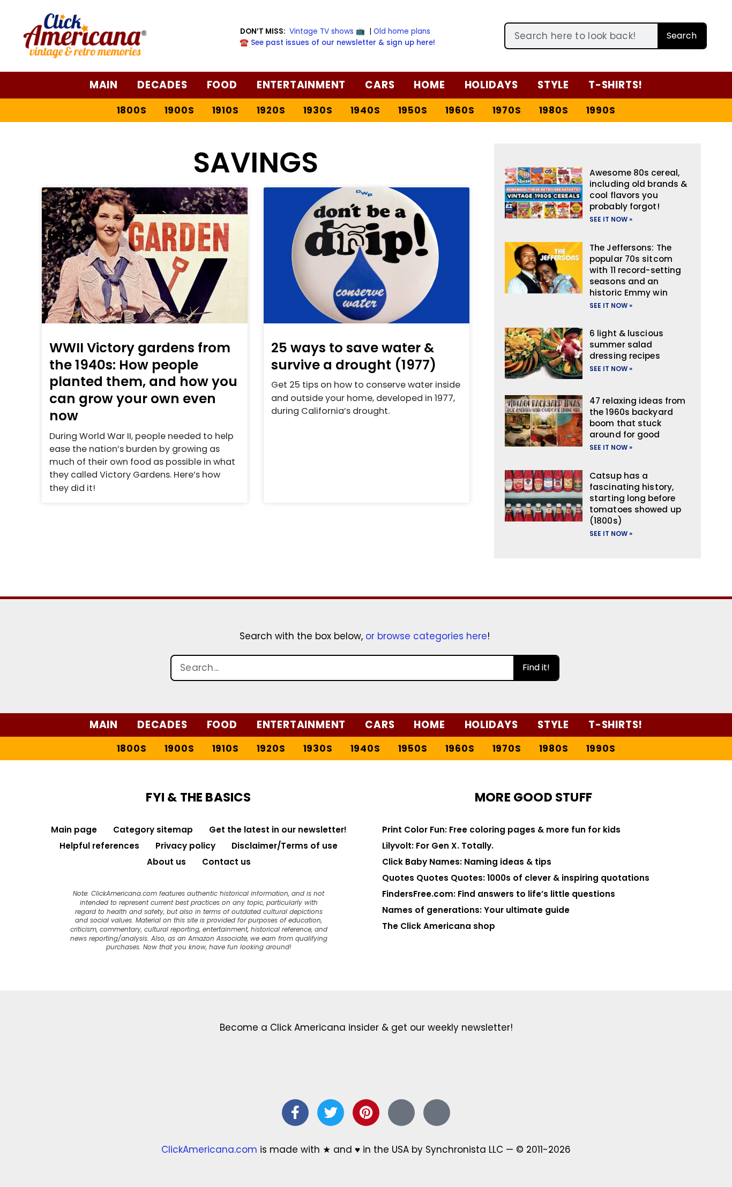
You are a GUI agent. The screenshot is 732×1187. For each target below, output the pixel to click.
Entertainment (301, 85)
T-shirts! (615, 85)
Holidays (491, 85)
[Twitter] (330, 1112)
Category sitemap (153, 829)
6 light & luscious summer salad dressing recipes (626, 344)
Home (429, 85)
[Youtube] (436, 1112)
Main (103, 85)
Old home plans (402, 31)
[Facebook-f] (295, 1112)
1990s (601, 110)
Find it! (536, 667)
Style (553, 85)
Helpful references (99, 845)
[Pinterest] (366, 1112)
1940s (365, 110)
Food (222, 85)
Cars (379, 85)
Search (682, 35)
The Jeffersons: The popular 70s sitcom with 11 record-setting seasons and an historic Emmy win (635, 270)
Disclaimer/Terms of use (284, 845)
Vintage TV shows (321, 31)
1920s (271, 110)
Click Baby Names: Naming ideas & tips (466, 861)
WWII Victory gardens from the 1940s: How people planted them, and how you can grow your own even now (143, 381)
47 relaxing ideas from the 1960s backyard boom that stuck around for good (637, 417)
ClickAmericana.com (209, 1149)
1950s (413, 110)
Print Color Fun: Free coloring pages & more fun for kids (501, 829)
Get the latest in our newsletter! (278, 829)
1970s (506, 110)
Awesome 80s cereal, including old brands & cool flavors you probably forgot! (638, 189)
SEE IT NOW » (610, 219)
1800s (132, 110)
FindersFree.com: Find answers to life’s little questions (498, 893)
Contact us (226, 861)
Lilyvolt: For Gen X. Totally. (438, 845)
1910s (225, 110)
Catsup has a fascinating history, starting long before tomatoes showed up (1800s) (635, 498)
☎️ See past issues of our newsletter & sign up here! (337, 42)
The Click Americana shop (438, 926)
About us (166, 861)
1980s (554, 110)
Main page (74, 829)
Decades (162, 85)
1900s (180, 110)
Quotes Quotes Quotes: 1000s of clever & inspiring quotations (515, 877)
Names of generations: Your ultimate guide (476, 910)
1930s (318, 110)
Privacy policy (185, 845)
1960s (460, 110)
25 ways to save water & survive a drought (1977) (353, 356)
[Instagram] (401, 1112)
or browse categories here (426, 636)
